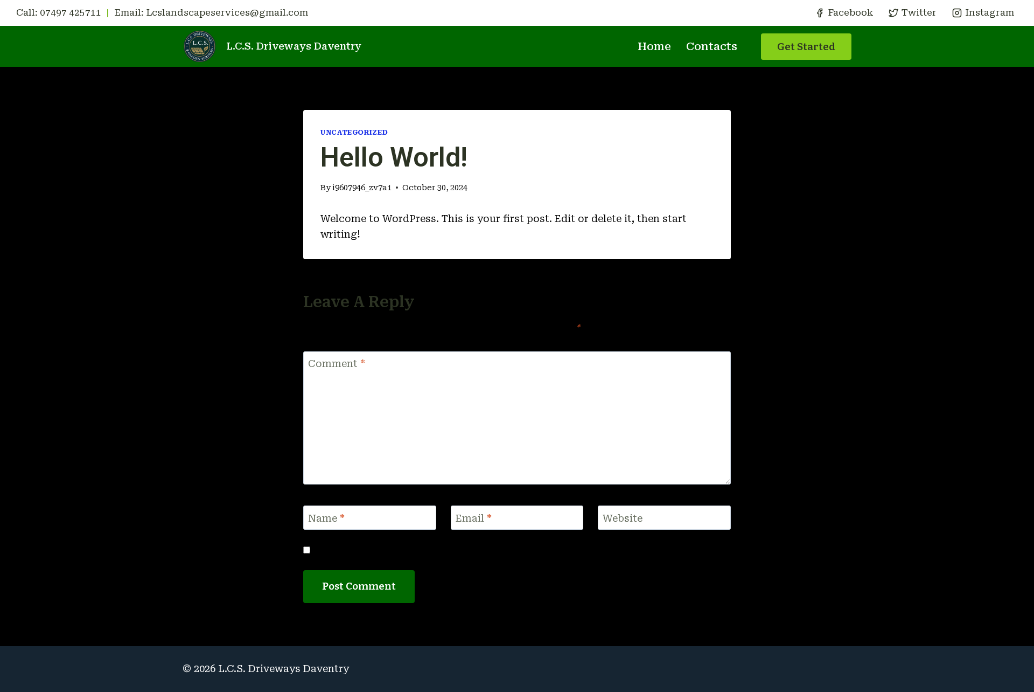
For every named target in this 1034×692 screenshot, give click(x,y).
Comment (336, 363)
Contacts (711, 46)
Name (326, 518)
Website (622, 518)
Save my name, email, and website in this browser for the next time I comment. (492, 550)
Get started (806, 46)
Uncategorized (354, 132)
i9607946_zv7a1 (362, 187)
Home (654, 46)
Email (474, 518)
